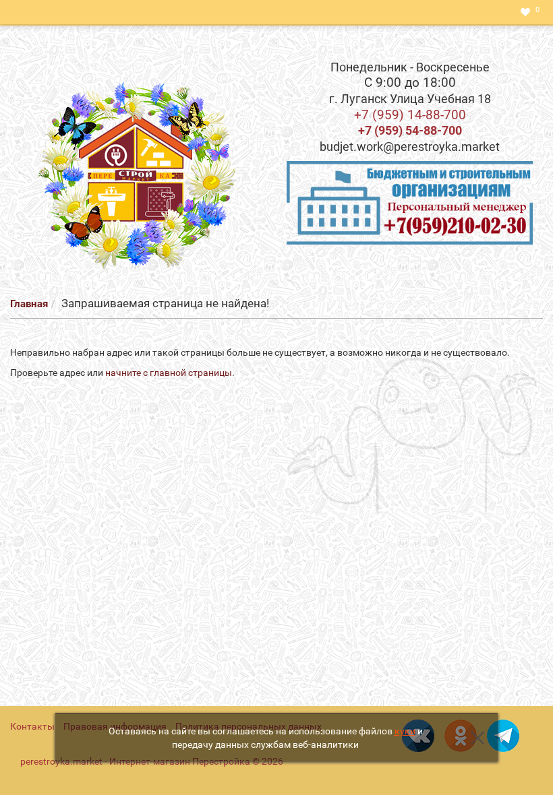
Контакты (32, 726)
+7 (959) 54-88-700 (410, 130)
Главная (29, 304)
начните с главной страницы (168, 372)
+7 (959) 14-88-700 (410, 115)
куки (405, 731)
